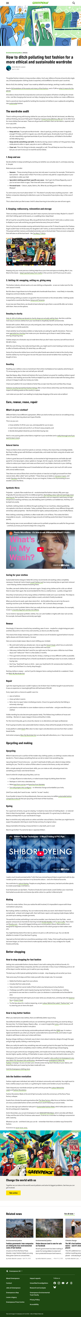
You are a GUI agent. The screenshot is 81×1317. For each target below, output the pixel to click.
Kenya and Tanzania (37, 300)
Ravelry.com (13, 924)
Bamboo (14, 478)
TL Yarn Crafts (60, 922)
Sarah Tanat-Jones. (22, 1128)
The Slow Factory (44, 1100)
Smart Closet (50, 645)
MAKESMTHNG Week (47, 1113)
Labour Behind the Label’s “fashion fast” (56, 1003)
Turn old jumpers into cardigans (20, 788)
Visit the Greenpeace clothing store (18, 1069)
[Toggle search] (72, 3)
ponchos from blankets (37, 784)
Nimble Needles (46, 922)
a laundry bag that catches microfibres (25, 610)
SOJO (23, 729)
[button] (40, 1271)
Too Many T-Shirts (39, 233)
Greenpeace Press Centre (15, 1302)
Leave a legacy (11, 1297)
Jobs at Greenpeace (13, 1288)
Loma (57, 1024)
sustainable (13, 103)
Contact (9, 1283)
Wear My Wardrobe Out (17, 673)
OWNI (58, 1030)
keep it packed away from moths (31, 273)
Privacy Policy (35, 1300)
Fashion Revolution (19, 1090)
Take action (13, 1193)
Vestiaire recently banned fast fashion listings (21, 388)
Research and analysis (38, 1288)
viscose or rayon (60, 476)
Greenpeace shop (12, 1292)
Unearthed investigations (39, 1283)
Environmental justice (14, 53)
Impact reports (35, 1278)
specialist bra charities (17, 333)
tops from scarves (19, 784)
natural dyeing (23, 883)
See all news (68, 1213)
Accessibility (34, 1304)
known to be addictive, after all (52, 119)
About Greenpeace (13, 1278)
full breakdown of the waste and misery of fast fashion (29, 88)
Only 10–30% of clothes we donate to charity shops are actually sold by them (32, 318)
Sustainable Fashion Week (46, 1107)
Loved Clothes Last (36, 582)
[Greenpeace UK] (40, 3)
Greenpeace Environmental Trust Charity (40, 1293)
